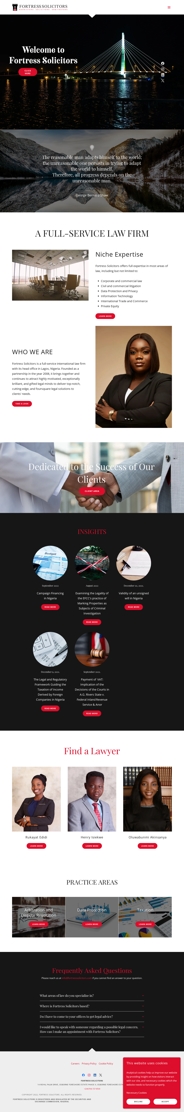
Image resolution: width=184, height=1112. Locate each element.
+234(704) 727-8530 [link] (92, 1089)
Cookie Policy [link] (106, 1063)
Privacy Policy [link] (89, 1063)
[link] (39, 7)
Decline (138, 1102)
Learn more (105, 316)
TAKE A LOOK (22, 403)
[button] (169, 7)
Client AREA (92, 491)
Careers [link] (75, 1063)
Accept (165, 1102)
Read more (50, 607)
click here (28, 72)
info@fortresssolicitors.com (77, 978)
